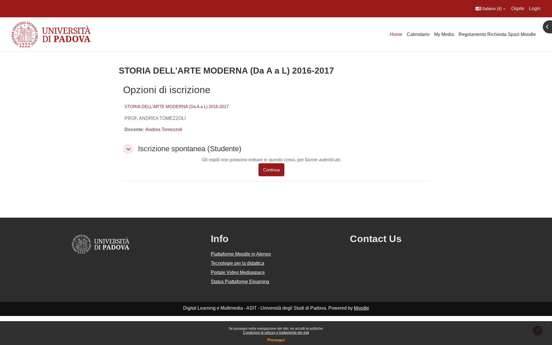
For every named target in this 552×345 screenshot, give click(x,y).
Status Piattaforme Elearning (240, 281)
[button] (490, 8)
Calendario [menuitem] (418, 34)
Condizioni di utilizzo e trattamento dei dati (276, 333)
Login (534, 8)
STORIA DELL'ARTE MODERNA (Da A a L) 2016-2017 (176, 106)
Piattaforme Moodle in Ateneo (241, 254)
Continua (271, 169)
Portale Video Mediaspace (238, 272)
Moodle (361, 308)
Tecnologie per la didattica (237, 263)
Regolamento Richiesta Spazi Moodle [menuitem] (497, 34)
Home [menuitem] (396, 34)
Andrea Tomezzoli (163, 129)
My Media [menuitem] (444, 34)
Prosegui (276, 340)
